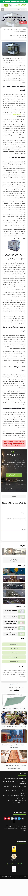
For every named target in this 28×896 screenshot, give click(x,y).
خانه (25, 29)
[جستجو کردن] (2, 9)
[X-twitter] (14, 821)
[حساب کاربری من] (6, 5)
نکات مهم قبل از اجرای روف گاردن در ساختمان (14, 727)
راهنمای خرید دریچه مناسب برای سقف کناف (14, 709)
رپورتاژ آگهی (21, 29)
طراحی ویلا (8, 480)
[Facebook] (15, 818)
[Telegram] (19, 818)
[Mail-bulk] (12, 818)
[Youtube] (8, 818)
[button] (2, 5)
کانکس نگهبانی (17, 114)
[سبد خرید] (10, 5)
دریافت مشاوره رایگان (14, 475)
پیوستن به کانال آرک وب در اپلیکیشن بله (14, 1)
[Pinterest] (5, 818)
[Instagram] (22, 818)
